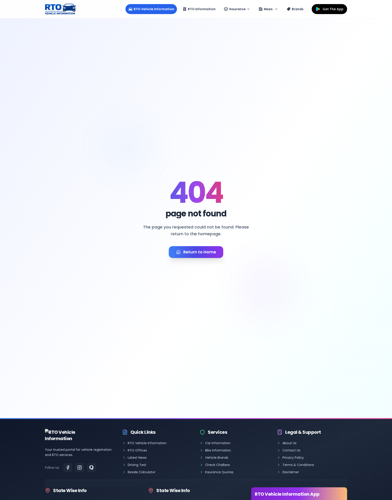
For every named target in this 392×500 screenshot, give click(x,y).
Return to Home (199, 252)
